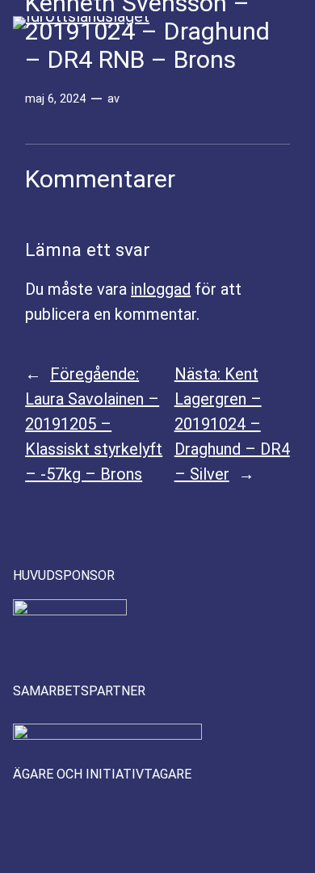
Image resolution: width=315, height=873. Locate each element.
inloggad (161, 289)
